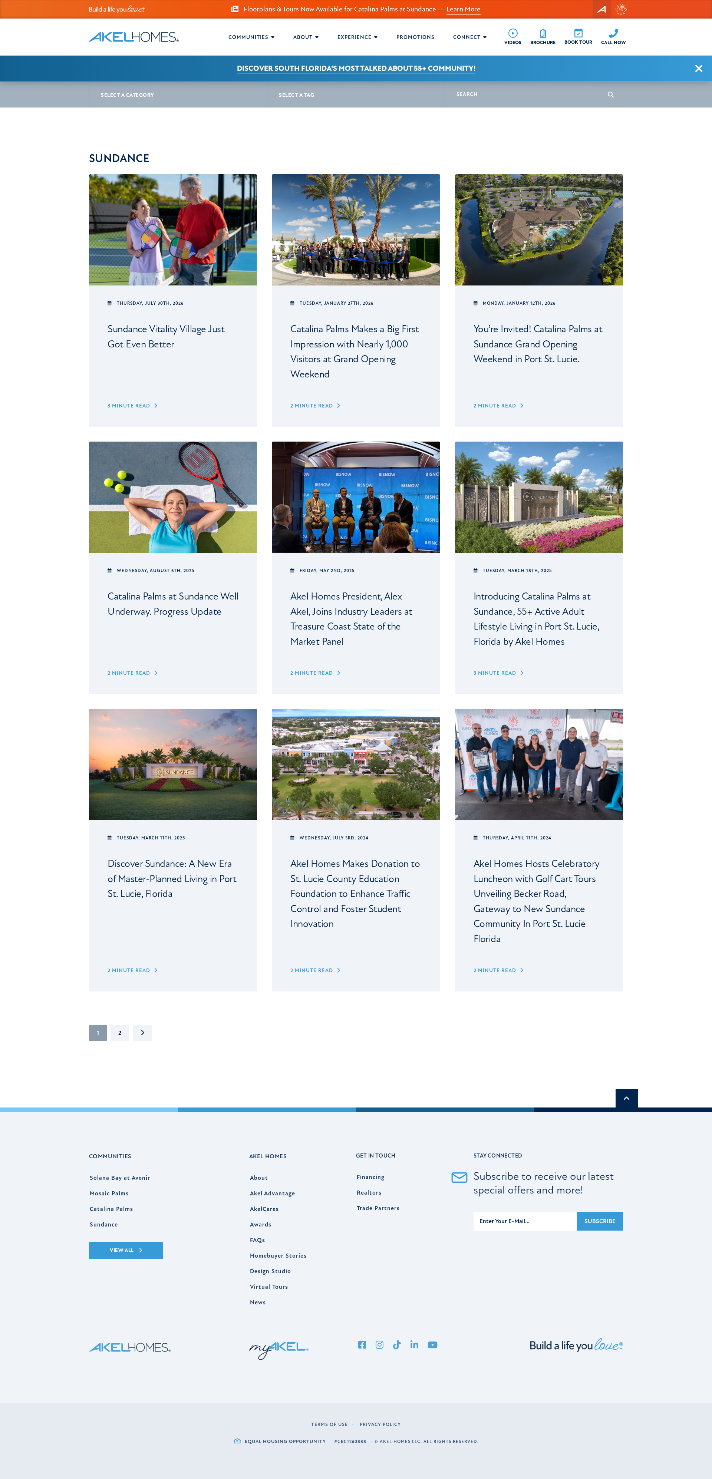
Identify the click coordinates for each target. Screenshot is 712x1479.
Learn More (463, 9)
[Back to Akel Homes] (602, 9)
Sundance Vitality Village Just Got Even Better (166, 336)
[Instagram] (379, 1345)
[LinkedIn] (414, 1345)
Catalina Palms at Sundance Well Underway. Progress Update (173, 604)
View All (122, 1250)
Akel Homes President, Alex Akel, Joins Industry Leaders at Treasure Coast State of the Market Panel (351, 619)
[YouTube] (432, 1345)
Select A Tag (296, 95)
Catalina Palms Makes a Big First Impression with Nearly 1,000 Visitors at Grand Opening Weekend (354, 351)
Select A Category (127, 95)
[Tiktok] (397, 1345)
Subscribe (600, 1221)
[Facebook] (362, 1345)
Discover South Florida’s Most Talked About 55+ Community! (356, 68)
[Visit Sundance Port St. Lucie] (621, 9)
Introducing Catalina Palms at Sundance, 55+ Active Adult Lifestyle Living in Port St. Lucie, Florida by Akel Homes (537, 619)
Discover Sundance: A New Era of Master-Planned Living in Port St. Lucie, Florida (172, 879)
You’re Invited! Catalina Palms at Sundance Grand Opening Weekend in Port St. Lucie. (538, 344)
